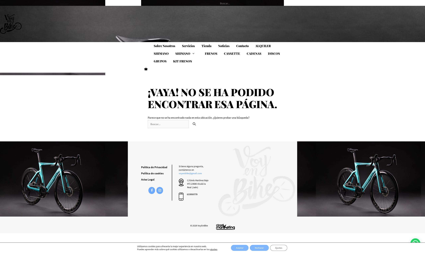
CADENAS (254, 54)
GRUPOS (160, 61)
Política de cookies (152, 173)
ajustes (213, 249)
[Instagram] (159, 190)
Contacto (242, 46)
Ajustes (278, 247)
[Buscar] (265, 2)
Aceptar (240, 247)
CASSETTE (232, 54)
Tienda (207, 46)
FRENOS (211, 54)
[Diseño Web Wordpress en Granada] (225, 227)
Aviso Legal (148, 179)
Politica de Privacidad (154, 167)
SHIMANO (161, 54)
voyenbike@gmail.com (190, 173)
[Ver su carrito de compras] (146, 69)
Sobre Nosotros (164, 46)
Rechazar (259, 247)
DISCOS (274, 54)
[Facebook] (151, 190)
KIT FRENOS (182, 61)
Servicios (188, 46)
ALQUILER (263, 46)
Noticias (224, 46)
